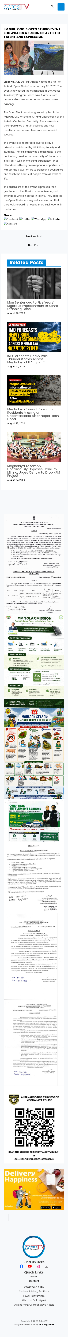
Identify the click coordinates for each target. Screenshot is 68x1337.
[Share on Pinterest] (10, 224)
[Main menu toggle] (61, 7)
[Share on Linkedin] (53, 219)
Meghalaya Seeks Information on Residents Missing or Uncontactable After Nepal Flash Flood (33, 414)
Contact (34, 1281)
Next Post (34, 245)
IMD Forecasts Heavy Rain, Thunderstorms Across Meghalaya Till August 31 (27, 359)
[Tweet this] (25, 219)
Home (34, 1276)
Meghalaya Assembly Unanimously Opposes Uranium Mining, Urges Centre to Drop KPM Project (33, 471)
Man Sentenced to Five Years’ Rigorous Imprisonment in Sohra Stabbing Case (32, 305)
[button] (52, 7)
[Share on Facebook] (11, 219)
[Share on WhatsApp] (39, 219)
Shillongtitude (46, 1324)
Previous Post (34, 236)
